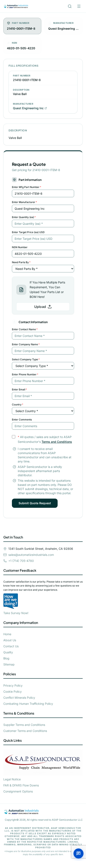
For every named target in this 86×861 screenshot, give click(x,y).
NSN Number (20, 247)
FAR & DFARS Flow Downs (21, 785)
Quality (8, 652)
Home (7, 634)
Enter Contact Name (25, 329)
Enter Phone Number (25, 374)
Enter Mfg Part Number (26, 187)
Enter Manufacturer (24, 202)
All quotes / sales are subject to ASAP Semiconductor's (45, 439)
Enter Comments (22, 419)
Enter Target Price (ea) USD (28, 232)
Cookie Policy (12, 691)
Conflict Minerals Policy (19, 697)
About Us (9, 640)
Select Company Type (26, 359)
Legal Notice (12, 779)
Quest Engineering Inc (28, 108)
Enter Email (19, 389)
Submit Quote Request (35, 503)
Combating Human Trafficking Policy (28, 703)
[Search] (69, 6)
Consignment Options (18, 791)
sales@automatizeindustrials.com (31, 554)
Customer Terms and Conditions (25, 731)
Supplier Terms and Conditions (24, 724)
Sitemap (9, 664)
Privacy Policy (13, 685)
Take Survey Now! (15, 613)
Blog (6, 658)
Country (17, 404)
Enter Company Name (26, 344)
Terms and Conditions (57, 441)
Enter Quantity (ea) (24, 217)
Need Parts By (21, 262)
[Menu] (79, 6)
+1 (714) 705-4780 (21, 561)
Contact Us (11, 646)
